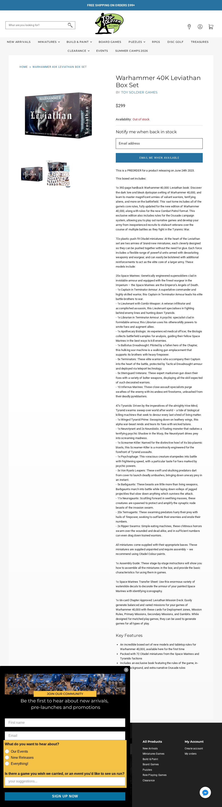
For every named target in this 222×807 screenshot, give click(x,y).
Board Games (110, 41)
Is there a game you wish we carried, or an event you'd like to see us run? (64, 773)
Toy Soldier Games (139, 92)
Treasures (200, 41)
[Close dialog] (126, 670)
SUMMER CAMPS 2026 (131, 50)
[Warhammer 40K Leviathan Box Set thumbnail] (31, 174)
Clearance (77, 50)
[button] (205, 793)
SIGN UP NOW (65, 796)
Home (24, 66)
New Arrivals (18, 41)
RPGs (156, 41)
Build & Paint (78, 41)
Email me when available (159, 157)
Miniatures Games (153, 753)
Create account (194, 748)
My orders (190, 753)
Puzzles (136, 41)
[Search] (69, 25)
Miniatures (47, 41)
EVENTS (102, 50)
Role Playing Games (155, 775)
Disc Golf (175, 41)
